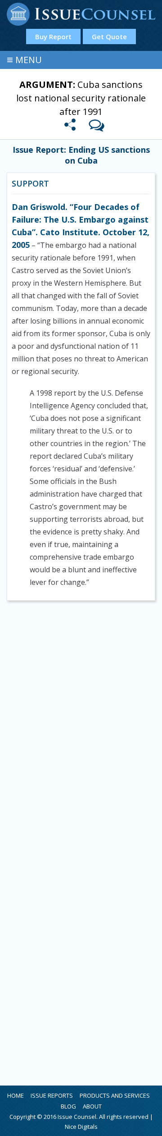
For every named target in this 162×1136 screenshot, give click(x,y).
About (92, 1106)
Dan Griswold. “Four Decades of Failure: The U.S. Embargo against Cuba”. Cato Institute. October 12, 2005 (80, 225)
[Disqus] (81, 726)
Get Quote (109, 36)
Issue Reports (52, 1095)
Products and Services (115, 1095)
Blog (68, 1106)
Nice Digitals (81, 1126)
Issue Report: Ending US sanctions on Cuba (81, 155)
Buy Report (53, 36)
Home (15, 1095)
